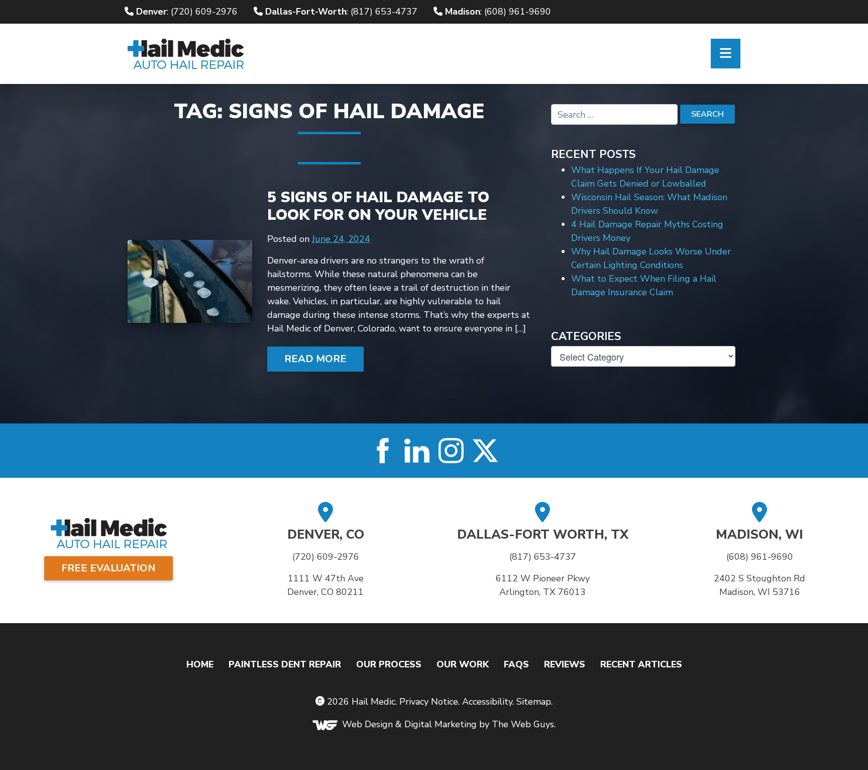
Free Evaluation (108, 568)
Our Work (463, 664)
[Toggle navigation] (725, 53)
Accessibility (487, 702)
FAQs (516, 664)
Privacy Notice (428, 702)
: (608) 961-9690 (498, 12)
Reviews (564, 664)
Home (199, 664)
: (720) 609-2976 (187, 12)
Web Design (367, 725)
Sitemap (533, 702)
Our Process (388, 664)
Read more (315, 359)
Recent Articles (641, 664)
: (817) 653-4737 (341, 12)
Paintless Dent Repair (285, 664)
